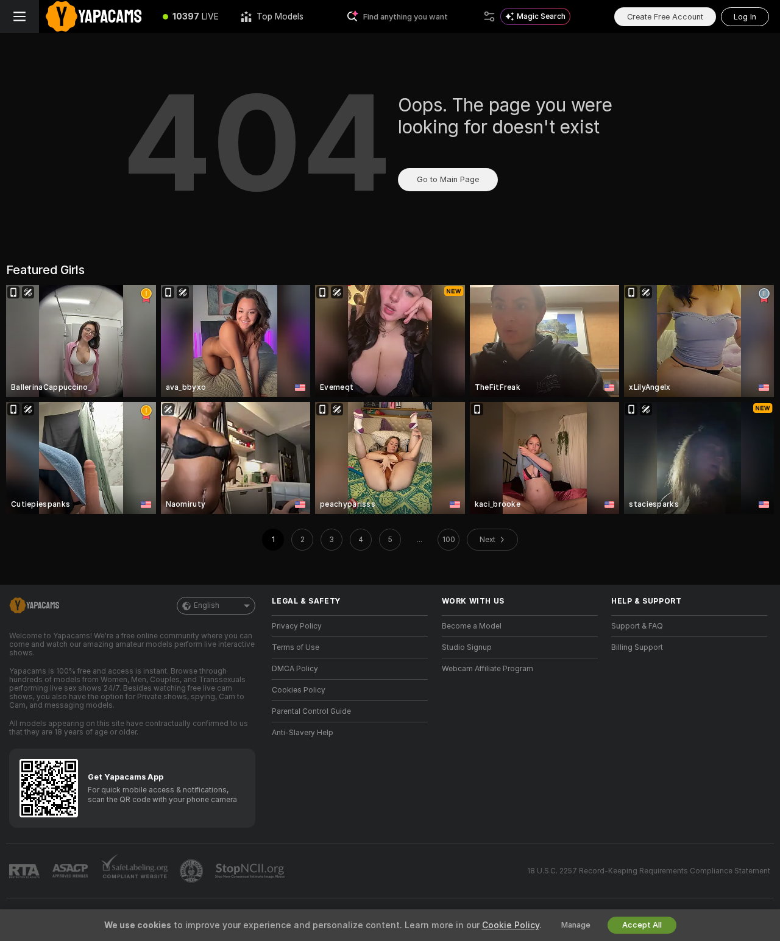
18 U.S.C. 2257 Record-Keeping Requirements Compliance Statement (648, 871)
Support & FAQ (637, 626)
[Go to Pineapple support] (192, 871)
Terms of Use (295, 647)
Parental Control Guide (311, 711)
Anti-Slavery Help (302, 732)
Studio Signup (467, 647)
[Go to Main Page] (95, 16)
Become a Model (472, 626)
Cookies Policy (298, 690)
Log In (745, 16)
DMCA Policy (295, 668)
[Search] (489, 16)
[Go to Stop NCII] (251, 871)
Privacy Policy (297, 626)
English (206, 605)
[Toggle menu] (19, 16)
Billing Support (637, 647)
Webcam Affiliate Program (487, 668)
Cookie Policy (510, 925)
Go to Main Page (448, 179)
